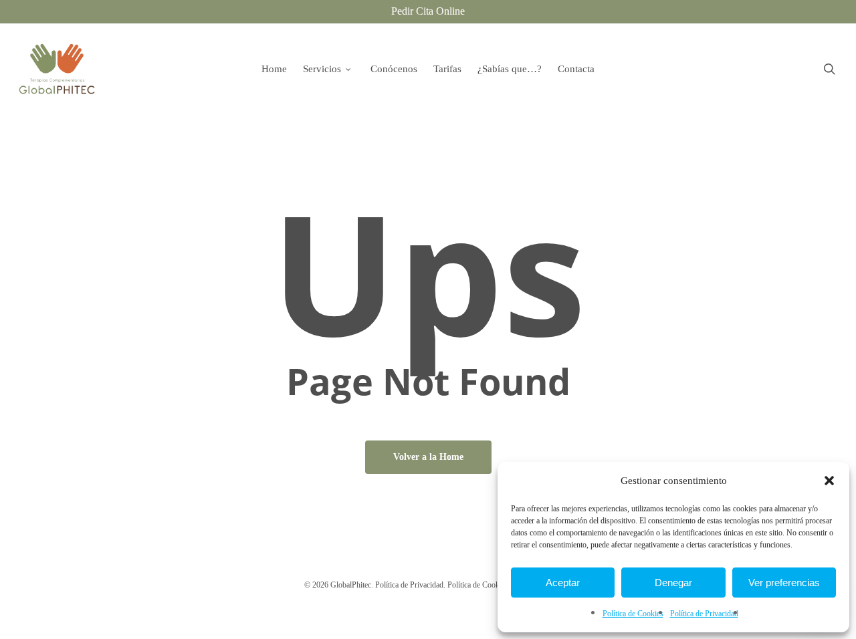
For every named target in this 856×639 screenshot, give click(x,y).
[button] (829, 480)
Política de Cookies (633, 613)
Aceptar (563, 582)
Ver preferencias (784, 582)
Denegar (673, 582)
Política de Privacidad (704, 613)
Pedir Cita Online (428, 11)
